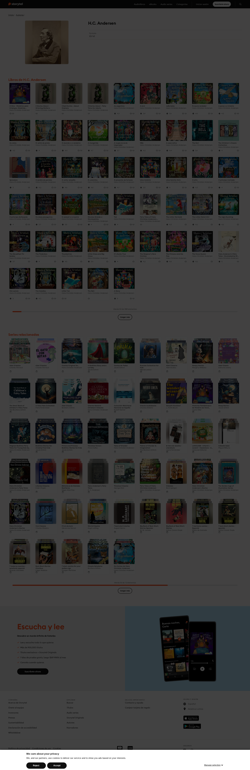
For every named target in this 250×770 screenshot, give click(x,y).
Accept (56, 765)
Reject (36, 765)
